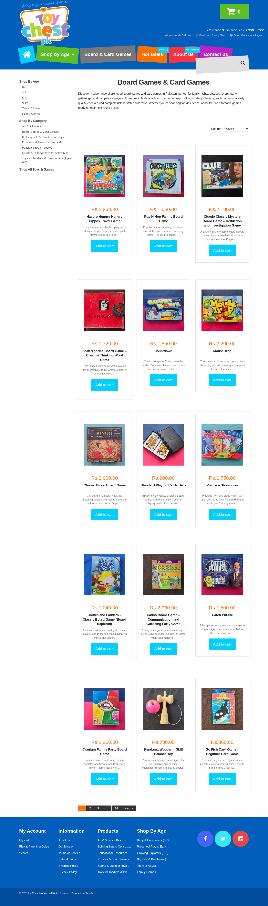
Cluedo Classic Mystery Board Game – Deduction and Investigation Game (222, 221)
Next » (128, 808)
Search (23, 853)
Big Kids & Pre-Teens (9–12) (155, 859)
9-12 (25, 103)
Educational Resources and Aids (42, 142)
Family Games (31, 113)
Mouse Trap (222, 351)
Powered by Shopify (82, 893)
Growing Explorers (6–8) (152, 853)
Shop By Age (29, 81)
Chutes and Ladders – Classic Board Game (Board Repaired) (104, 619)
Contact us (216, 54)
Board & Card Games (107, 54)
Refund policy (67, 859)
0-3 (24, 87)
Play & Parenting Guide (34, 846)
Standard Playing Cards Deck (163, 485)
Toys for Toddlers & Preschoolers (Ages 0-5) (126, 872)
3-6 (24, 92)
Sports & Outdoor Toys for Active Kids (45, 152)
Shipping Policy (68, 865)
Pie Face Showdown (222, 485)
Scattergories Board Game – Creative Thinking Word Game (104, 355)
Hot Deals (154, 53)
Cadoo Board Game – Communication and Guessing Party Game (163, 619)
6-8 (24, 97)
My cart (24, 840)
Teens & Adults (31, 108)
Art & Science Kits (33, 126)
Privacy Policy (67, 872)
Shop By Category (33, 120)
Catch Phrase (222, 615)
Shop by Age (55, 54)
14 (116, 808)
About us (185, 53)
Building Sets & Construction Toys (43, 137)
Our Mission (66, 846)
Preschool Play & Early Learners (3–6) (161, 846)
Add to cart (104, 246)
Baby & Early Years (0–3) (153, 840)
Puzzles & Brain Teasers (37, 147)
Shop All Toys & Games (36, 169)
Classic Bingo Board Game (105, 485)
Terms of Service (69, 853)
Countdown (163, 351)
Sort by (216, 128)
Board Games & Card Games (40, 131)
